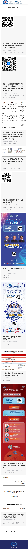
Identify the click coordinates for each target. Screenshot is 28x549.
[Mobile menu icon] (26, 2)
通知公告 (5, 50)
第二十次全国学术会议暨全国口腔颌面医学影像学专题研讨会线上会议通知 (13, 161)
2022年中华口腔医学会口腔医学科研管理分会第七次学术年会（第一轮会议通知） (13, 45)
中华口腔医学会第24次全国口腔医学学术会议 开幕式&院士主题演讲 (14, 465)
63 (12, 533)
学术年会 (5, 273)
